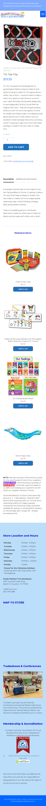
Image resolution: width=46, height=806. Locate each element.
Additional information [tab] (26, 179)
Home (6, 68)
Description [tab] (8, 179)
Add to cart (16, 147)
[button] (6, 26)
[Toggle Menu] (43, 14)
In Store (30, 161)
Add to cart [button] (23, 289)
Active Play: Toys (30, 68)
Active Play (15, 68)
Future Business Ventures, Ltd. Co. (24, 801)
